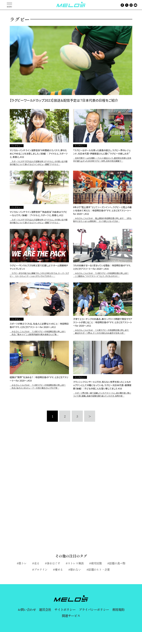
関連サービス (71, 615)
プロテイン (40, 569)
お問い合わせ (27, 609)
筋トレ (23, 563)
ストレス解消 (76, 563)
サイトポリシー (65, 609)
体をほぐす (53, 563)
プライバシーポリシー (94, 609)
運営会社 (45, 609)
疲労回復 (96, 563)
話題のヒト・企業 (99, 569)
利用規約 (118, 609)
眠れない (75, 569)
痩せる (59, 569)
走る (36, 563)
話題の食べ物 (117, 563)
